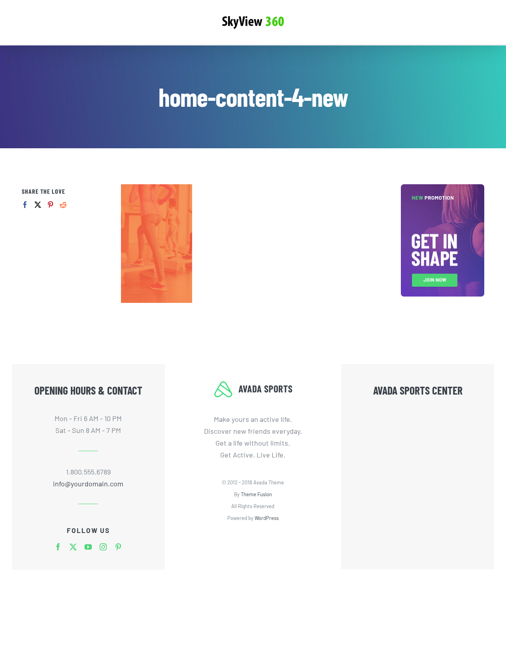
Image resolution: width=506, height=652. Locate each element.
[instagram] (103, 546)
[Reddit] (63, 204)
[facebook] (58, 546)
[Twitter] (37, 204)
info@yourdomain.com (88, 483)
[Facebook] (25, 204)
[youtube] (88, 546)
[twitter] (73, 546)
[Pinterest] (50, 204)
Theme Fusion (256, 494)
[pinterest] (118, 546)
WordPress (267, 518)
